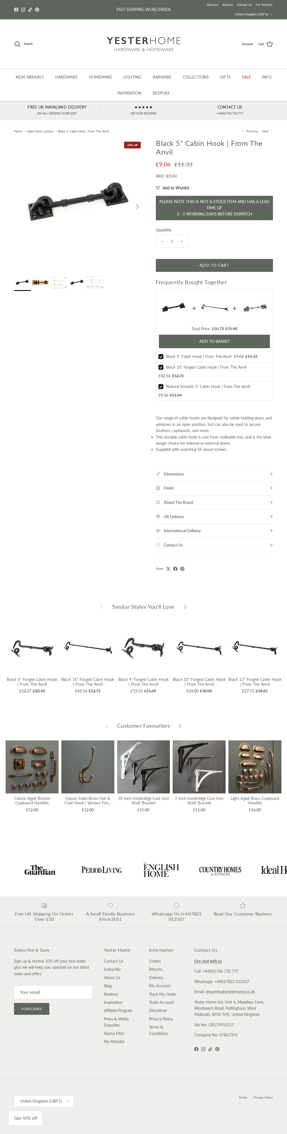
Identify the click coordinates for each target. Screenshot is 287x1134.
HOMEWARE (100, 77)
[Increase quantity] (183, 241)
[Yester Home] (143, 44)
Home (18, 131)
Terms (243, 1097)
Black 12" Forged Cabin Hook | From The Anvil (254, 682)
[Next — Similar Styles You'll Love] (185, 607)
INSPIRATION (129, 93)
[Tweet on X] (168, 569)
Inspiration (113, 1002)
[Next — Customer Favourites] (180, 726)
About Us (112, 977)
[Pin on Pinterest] (182, 569)
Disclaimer (158, 1010)
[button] (172, 188)
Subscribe (31, 1009)
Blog (108, 985)
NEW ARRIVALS (30, 77)
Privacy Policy (161, 1018)
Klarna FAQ (114, 1033)
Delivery (213, 4)
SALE (246, 77)
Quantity (163, 230)
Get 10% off (25, 1118)
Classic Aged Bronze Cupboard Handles (32, 800)
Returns (228, 4)
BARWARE (162, 77)
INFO (267, 77)
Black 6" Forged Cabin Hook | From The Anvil (32, 682)
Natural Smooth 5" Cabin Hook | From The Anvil (208, 386)
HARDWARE (66, 77)
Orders (155, 961)
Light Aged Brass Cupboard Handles (255, 800)
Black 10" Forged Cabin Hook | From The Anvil (199, 682)
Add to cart (214, 265)
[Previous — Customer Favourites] (107, 726)
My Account (159, 985)
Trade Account (161, 1002)
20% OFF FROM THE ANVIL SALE (143, 9)
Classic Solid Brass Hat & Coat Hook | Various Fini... (87, 800)
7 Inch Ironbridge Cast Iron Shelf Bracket (199, 800)
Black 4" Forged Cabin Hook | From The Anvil (143, 682)
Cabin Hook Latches (40, 131)
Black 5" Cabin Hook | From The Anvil (83, 131)
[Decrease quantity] (161, 241)
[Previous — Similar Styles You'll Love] (102, 607)
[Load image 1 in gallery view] (79, 203)
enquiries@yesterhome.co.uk (230, 991)
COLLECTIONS (196, 77)
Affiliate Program (118, 1010)
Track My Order (162, 994)
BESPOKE (161, 93)
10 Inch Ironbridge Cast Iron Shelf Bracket (143, 800)
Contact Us (244, 4)
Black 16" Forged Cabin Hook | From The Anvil (206, 367)
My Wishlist (264, 4)
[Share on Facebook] (175, 569)
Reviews (111, 994)
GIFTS (225, 77)
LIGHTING (132, 77)
